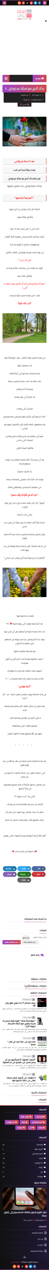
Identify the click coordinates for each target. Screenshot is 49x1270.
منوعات (25, 99)
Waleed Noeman (39, 1220)
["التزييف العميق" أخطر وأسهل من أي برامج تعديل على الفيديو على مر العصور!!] (41, 1059)
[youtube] (31, 3)
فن (30, 1127)
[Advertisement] (24, 47)
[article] (24, 894)
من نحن (40, 1239)
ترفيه (23, 1122)
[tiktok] (27, 3)
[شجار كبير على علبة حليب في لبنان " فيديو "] (41, 1041)
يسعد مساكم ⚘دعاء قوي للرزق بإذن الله (20, 1004)
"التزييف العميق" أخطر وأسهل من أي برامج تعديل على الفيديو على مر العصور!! (19, 1061)
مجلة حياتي (15, 1262)
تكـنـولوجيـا (11, 1122)
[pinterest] (23, 3)
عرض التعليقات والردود (11, 942)
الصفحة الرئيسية (36, 99)
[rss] (19, 3)
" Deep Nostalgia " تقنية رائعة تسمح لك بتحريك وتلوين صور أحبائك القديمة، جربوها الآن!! (19, 1023)
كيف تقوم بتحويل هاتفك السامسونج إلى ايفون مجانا (25, 1214)
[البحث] (4, 3)
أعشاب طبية (25, 1116)
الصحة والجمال (37, 1122)
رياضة (40, 1127)
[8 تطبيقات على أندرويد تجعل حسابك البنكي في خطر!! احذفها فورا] (41, 1077)
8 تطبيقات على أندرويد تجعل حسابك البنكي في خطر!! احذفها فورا (21, 1079)
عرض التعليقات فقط (30, 942)
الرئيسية (38, 78)
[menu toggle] (44, 3)
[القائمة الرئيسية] (6, 78)
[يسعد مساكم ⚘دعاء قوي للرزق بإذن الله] (41, 1002)
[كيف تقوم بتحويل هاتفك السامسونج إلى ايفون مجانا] (24, 1199)
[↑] (24, 1257)
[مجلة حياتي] (24, 14)
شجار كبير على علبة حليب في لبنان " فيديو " (21, 1043)
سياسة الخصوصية (37, 1251)
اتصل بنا (40, 1245)
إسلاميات (39, 1116)
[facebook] (39, 3)
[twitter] (35, 3)
